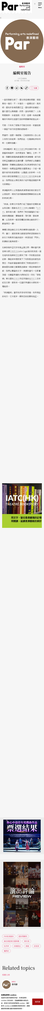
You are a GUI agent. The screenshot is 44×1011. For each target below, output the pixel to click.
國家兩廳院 (20, 149)
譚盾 (17, 255)
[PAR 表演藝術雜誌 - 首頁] (16, 7)
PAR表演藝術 (9, 936)
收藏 (35, 88)
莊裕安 (16, 278)
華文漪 (22, 207)
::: (34, 3)
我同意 (37, 1001)
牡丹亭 (6, 946)
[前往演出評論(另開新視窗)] (22, 894)
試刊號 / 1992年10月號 (22, 81)
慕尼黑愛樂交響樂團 (26, 176)
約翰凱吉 (14, 251)
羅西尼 (32, 278)
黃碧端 (24, 78)
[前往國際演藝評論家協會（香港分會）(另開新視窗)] (22, 559)
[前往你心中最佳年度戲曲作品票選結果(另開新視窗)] (22, 835)
